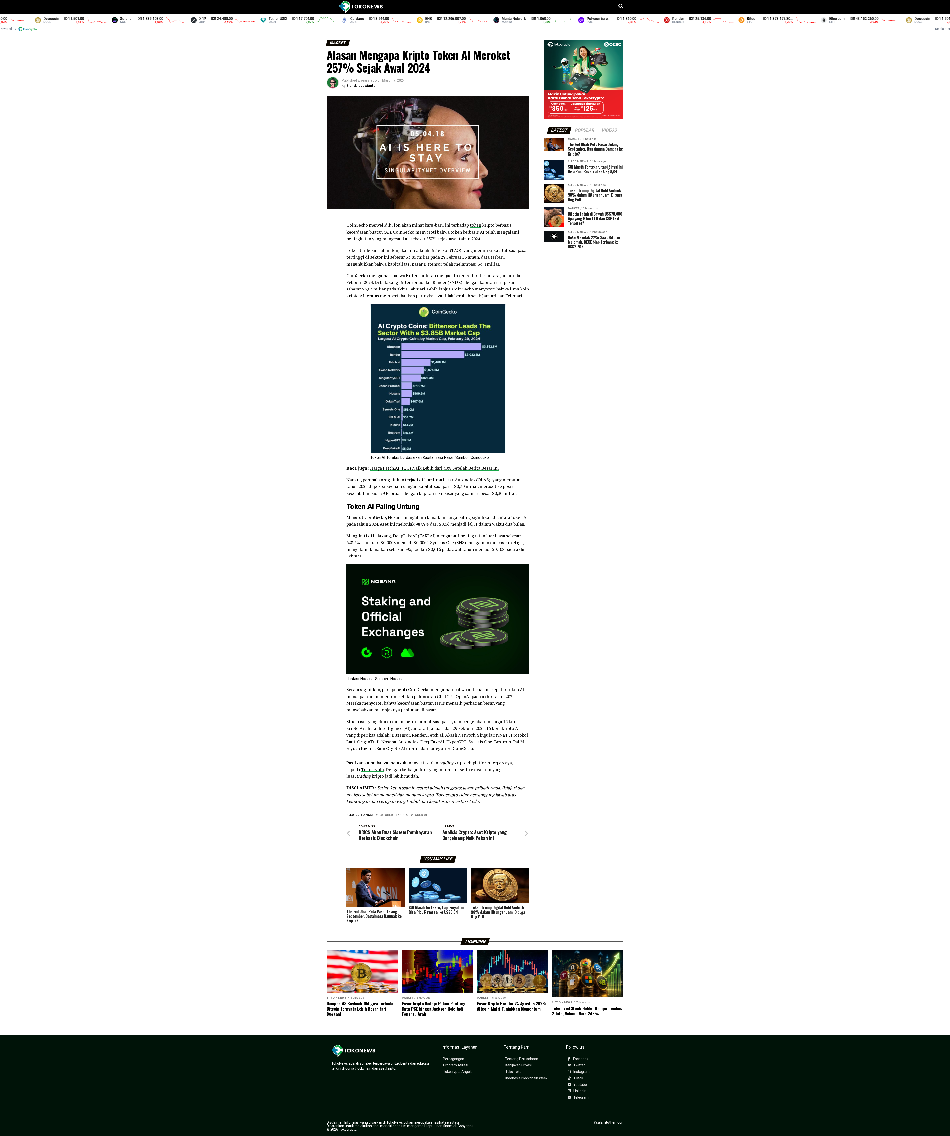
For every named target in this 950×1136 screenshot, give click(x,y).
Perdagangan (453, 1059)
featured (385, 815)
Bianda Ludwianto (361, 86)
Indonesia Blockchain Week (526, 1078)
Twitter (579, 1065)
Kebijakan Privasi (518, 1065)
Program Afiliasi (455, 1065)
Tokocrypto (372, 769)
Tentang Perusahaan (521, 1059)
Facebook (580, 1059)
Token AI (420, 815)
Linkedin (579, 1091)
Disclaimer (942, 28)
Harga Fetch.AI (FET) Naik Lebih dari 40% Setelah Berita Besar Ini (434, 468)
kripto (402, 815)
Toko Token (514, 1072)
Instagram (581, 1072)
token (475, 225)
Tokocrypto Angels (457, 1072)
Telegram (581, 1097)
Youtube (580, 1085)
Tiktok (578, 1078)
